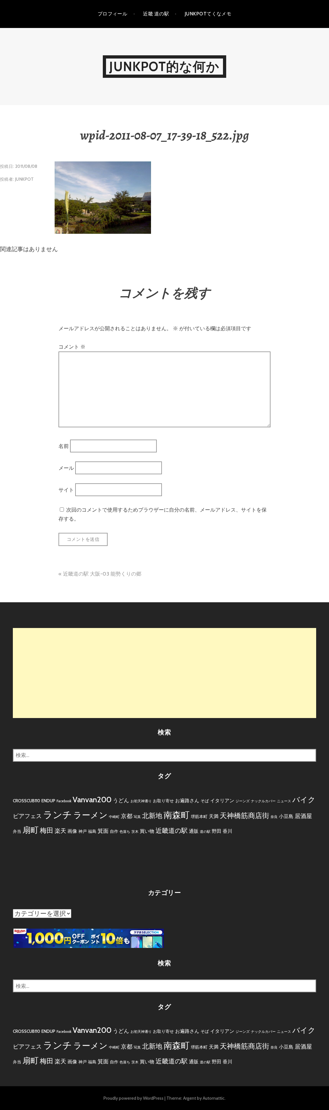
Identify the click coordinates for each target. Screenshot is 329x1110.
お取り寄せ (163, 800)
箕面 (103, 831)
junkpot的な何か (164, 66)
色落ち (125, 832)
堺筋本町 (199, 816)
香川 (227, 831)
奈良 (274, 817)
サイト (66, 490)
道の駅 (205, 832)
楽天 (60, 830)
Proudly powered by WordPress (133, 1098)
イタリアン (222, 800)
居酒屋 (303, 816)
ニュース (284, 801)
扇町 (30, 830)
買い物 (147, 831)
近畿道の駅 (172, 830)
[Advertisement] (164, 673)
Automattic (214, 1098)
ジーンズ (243, 801)
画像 (72, 831)
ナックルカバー (263, 801)
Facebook (64, 801)
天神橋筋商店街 (244, 815)
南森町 (177, 815)
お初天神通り (141, 801)
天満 (213, 816)
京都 (126, 816)
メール (66, 468)
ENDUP (48, 800)
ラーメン (90, 815)
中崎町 (114, 817)
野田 (216, 831)
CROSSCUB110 (26, 800)
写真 (137, 817)
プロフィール (113, 14)
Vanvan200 (92, 799)
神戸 (82, 831)
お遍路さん (187, 800)
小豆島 (286, 816)
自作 (114, 831)
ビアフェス (27, 816)
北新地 (152, 816)
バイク (304, 799)
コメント (71, 347)
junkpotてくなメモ (208, 14)
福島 (92, 831)
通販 (194, 831)
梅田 (46, 830)
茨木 (134, 832)
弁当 (17, 831)
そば (204, 800)
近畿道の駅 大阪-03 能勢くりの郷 (102, 574)
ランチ (57, 814)
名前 (63, 446)
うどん (121, 800)
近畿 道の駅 (156, 14)
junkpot (24, 179)
